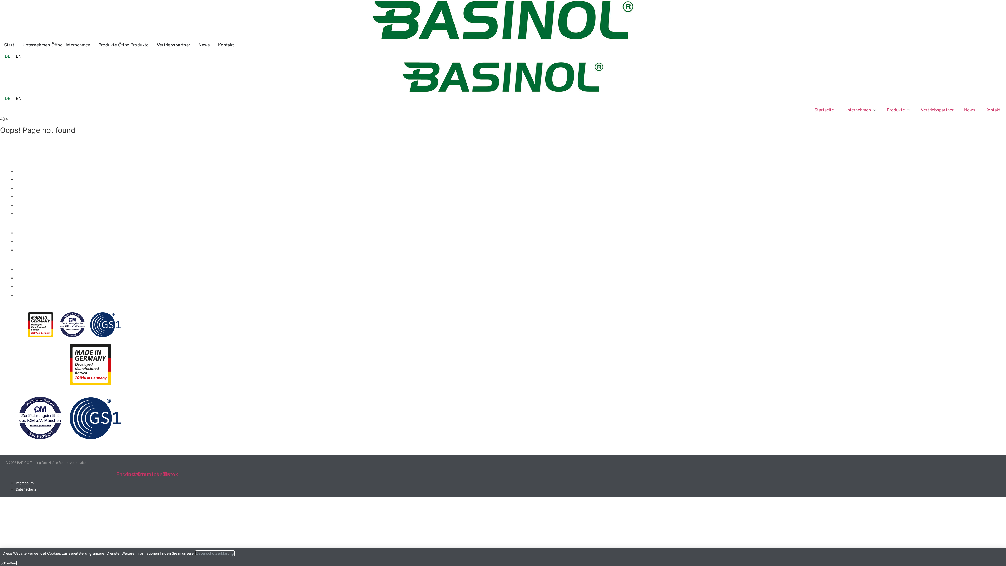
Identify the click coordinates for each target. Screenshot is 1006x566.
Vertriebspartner (937, 109)
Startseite (824, 109)
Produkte (896, 109)
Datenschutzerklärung (215, 553)
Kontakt (993, 109)
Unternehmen (857, 109)
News (969, 109)
